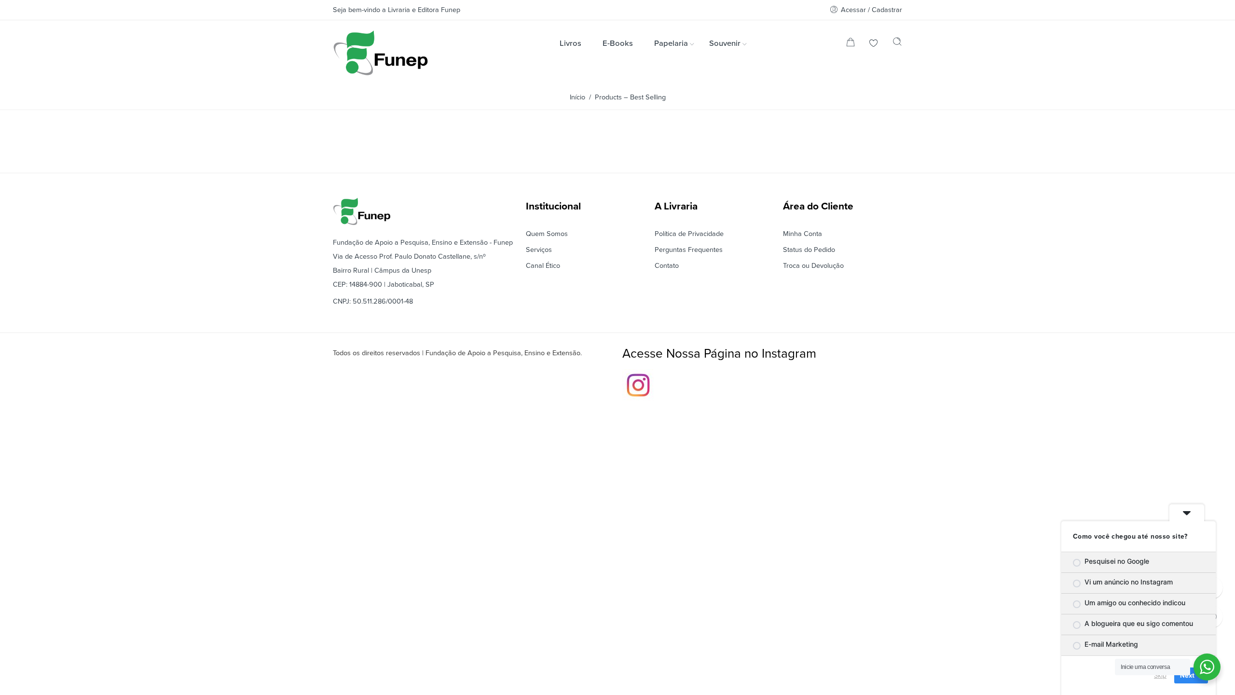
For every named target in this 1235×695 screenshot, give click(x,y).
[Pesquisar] (897, 44)
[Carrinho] (850, 44)
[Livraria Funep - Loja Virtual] (380, 53)
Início (577, 97)
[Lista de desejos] (873, 44)
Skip (1160, 675)
